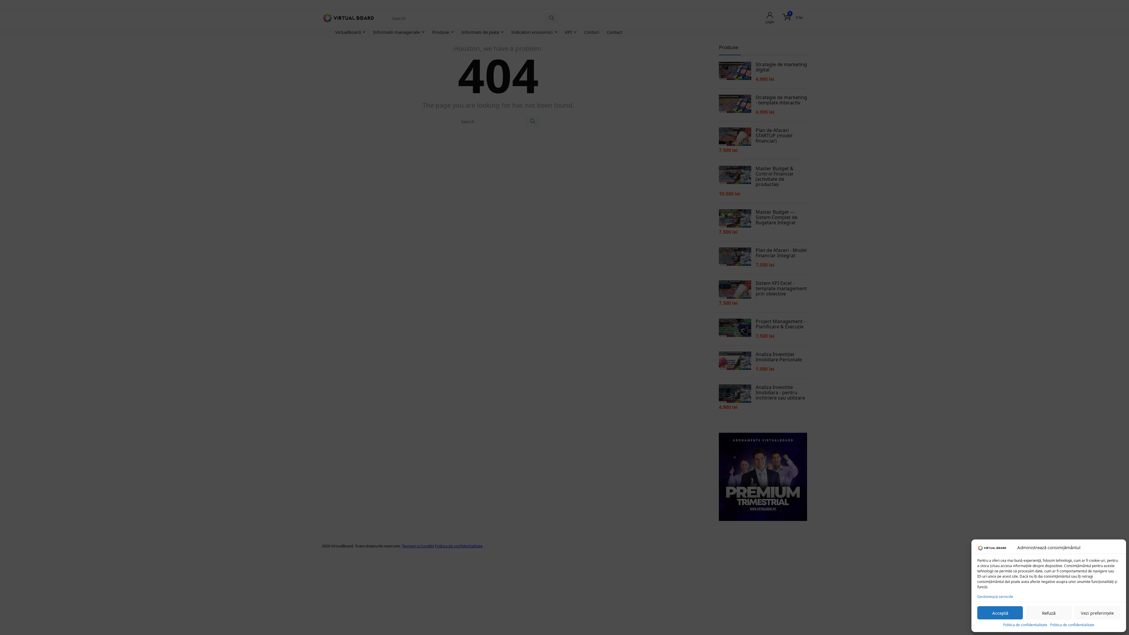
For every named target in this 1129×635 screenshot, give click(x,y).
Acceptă (1000, 613)
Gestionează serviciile (995, 596)
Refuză (1048, 613)
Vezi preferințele (1097, 613)
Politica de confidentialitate (1025, 624)
